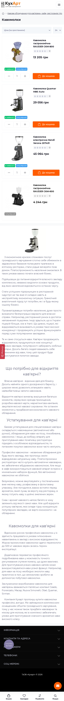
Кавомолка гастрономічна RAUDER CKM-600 (43, 188)
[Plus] (25, 76)
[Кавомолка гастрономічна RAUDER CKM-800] (18, 52)
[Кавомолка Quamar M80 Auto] (18, 100)
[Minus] (9, 76)
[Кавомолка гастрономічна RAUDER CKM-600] (18, 197)
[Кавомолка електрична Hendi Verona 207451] (18, 148)
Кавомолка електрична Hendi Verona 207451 (44, 140)
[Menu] (59, 5)
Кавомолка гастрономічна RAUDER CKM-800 (43, 43)
